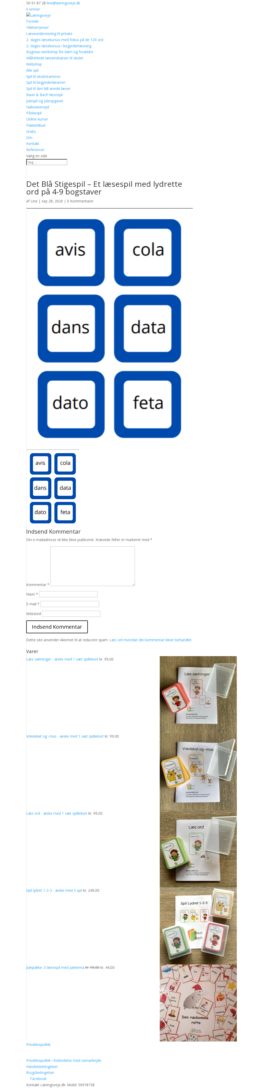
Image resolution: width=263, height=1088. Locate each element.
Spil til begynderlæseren (45, 82)
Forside (32, 21)
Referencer (35, 149)
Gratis (31, 131)
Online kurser (37, 119)
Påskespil (34, 112)
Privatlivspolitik (38, 1044)
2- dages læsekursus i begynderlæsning (58, 45)
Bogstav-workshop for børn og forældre (59, 51)
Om (29, 137)
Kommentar (37, 584)
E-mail (33, 603)
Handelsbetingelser (42, 1066)
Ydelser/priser (37, 27)
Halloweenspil (37, 107)
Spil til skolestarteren (43, 76)
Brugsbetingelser (40, 1072)
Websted (33, 613)
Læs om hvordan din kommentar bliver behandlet (150, 639)
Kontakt (32, 143)
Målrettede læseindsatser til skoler (54, 57)
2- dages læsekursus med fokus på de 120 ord (64, 39)
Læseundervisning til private (49, 33)
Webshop (34, 64)
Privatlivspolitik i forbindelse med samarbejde (63, 1060)
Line (34, 201)
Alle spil (32, 70)
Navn (32, 594)
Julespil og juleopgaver (44, 100)
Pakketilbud (35, 125)
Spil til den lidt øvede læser (48, 88)
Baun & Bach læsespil (44, 94)
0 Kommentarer (80, 201)
